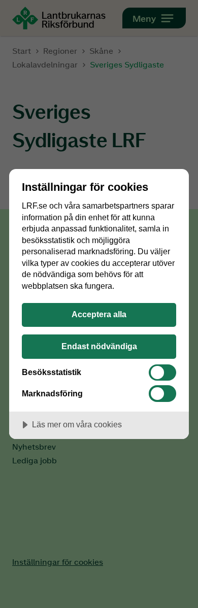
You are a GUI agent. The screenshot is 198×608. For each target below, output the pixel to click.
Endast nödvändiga (99, 346)
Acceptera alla (99, 314)
